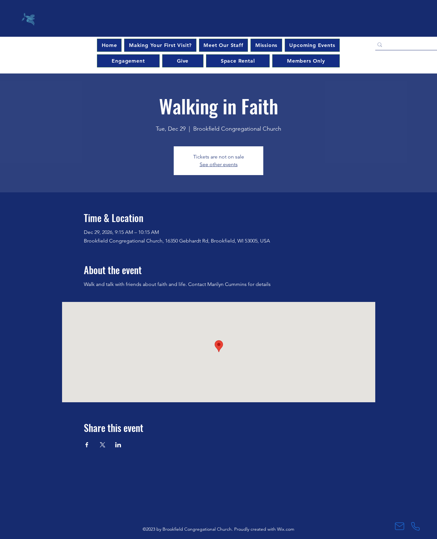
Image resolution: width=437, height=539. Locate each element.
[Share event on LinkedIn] (118, 444)
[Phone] (415, 526)
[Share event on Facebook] (87, 444)
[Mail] (399, 526)
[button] (312, 45)
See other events (219, 164)
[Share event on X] (102, 444)
